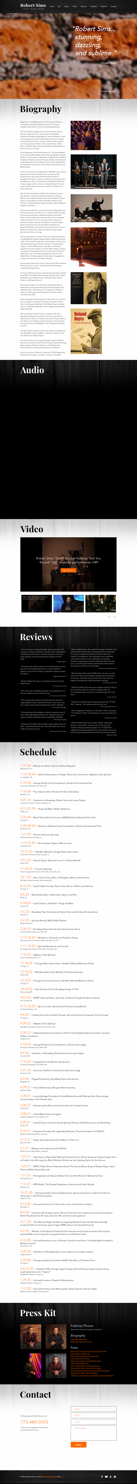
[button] (30, 1336)
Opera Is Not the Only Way (80, 1358)
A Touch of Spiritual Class (80, 1363)
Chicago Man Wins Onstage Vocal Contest (86, 1368)
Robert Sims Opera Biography (81, 1342)
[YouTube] (106, 1476)
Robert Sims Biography (79, 1339)
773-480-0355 (34, 1422)
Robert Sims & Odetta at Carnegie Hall (84, 1356)
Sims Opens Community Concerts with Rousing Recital (90, 1371)
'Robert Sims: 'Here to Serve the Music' (84, 1373)
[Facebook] (102, 1476)
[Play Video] (37, 604)
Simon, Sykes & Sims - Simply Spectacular (85, 1366)
